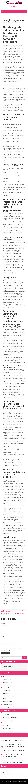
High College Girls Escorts (9, 720)
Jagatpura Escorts (7, 690)
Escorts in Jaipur (7, 770)
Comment (3, 625)
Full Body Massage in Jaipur (9, 723)
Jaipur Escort (6, 714)
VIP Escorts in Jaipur (7, 725)
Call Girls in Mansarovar (8, 696)
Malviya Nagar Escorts (8, 693)
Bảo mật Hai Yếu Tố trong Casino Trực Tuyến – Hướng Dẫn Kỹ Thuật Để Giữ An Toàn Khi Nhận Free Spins (13, 740)
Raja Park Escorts (7, 698)
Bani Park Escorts (7, 677)
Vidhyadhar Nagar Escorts (9, 704)
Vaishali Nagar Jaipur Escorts (9, 707)
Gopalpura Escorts (7, 687)
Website (3, 643)
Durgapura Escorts (7, 685)
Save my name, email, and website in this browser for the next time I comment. (13, 649)
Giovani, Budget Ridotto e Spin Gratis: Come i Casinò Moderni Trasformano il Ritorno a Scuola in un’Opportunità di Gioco (12, 746)
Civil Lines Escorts (7, 679)
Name (3, 636)
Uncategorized (6, 772)
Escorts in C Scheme (7, 682)
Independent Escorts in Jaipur (10, 717)
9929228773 (14, 6)
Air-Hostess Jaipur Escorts (9, 731)
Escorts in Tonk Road (8, 701)
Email (3, 640)
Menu (3, 11)
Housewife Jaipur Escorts (8, 728)
